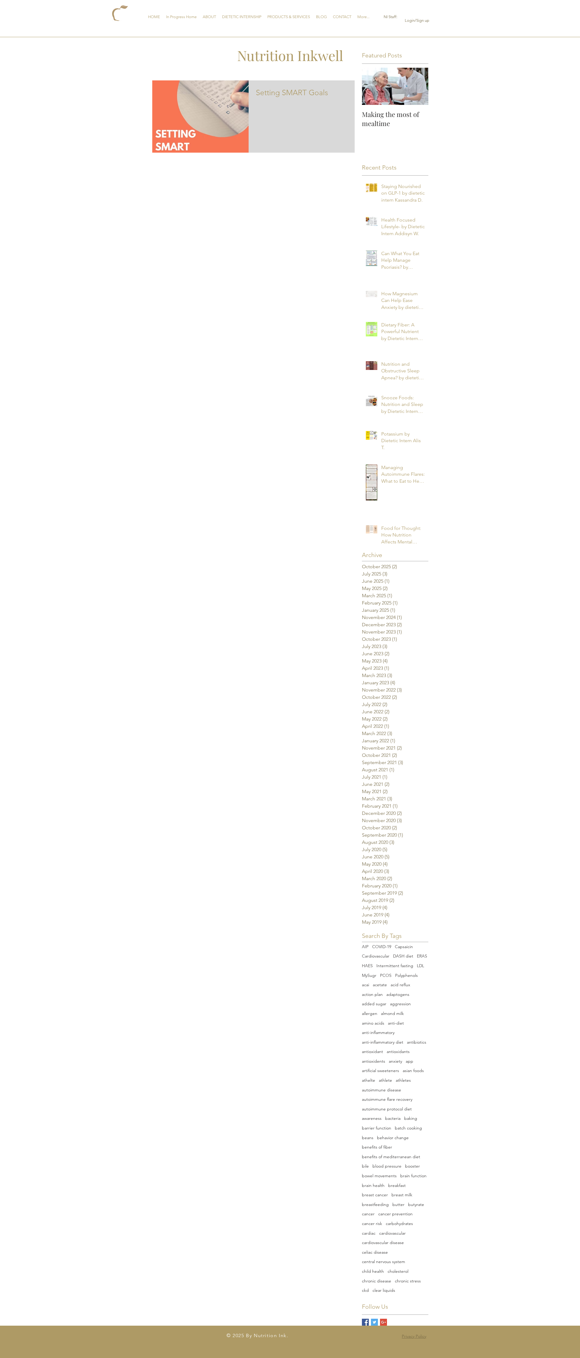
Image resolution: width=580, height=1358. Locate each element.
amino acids (373, 1023)
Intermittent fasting (394, 965)
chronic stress (408, 1281)
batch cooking (408, 1128)
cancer (368, 1214)
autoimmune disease (381, 1090)
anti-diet (396, 1023)
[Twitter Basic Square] (374, 1322)
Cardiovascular (375, 956)
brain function (413, 1175)
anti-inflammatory (378, 1032)
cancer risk (372, 1223)
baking (410, 1118)
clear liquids (383, 1290)
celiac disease (375, 1252)
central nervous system (383, 1261)
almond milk (392, 1013)
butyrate (416, 1204)
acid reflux (400, 984)
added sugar (374, 1003)
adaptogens (397, 994)
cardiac (368, 1233)
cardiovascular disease (383, 1242)
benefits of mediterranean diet (391, 1156)
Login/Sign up (417, 20)
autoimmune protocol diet (387, 1109)
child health (373, 1271)
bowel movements (379, 1175)
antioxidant (372, 1051)
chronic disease (376, 1281)
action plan (372, 994)
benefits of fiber (377, 1147)
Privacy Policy (414, 1336)
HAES (367, 965)
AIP (365, 946)
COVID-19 (381, 946)
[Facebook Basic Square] (365, 1322)
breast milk (402, 1195)
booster (412, 1166)
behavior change (393, 1137)
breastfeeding (375, 1204)
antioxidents (373, 1061)
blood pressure (386, 1166)
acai (365, 984)
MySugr (369, 975)
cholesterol (398, 1271)
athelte (368, 1080)
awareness (372, 1118)
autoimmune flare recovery (387, 1099)
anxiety (395, 1061)
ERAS (422, 956)
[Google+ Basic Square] (383, 1322)
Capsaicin (404, 946)
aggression (400, 1003)
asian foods (413, 1070)
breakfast (397, 1185)
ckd (365, 1290)
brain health (373, 1185)
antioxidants (398, 1051)
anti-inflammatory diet (382, 1042)
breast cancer (375, 1195)
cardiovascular (392, 1233)
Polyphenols (406, 975)
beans (367, 1137)
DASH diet (403, 956)
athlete (385, 1080)
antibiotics (416, 1042)
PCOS (386, 975)
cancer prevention (395, 1214)
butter (398, 1204)
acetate (380, 984)
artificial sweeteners (380, 1070)
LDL (420, 965)
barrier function (376, 1128)
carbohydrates (399, 1223)
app (409, 1061)
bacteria (393, 1118)
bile (365, 1166)
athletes (403, 1080)
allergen (369, 1013)
